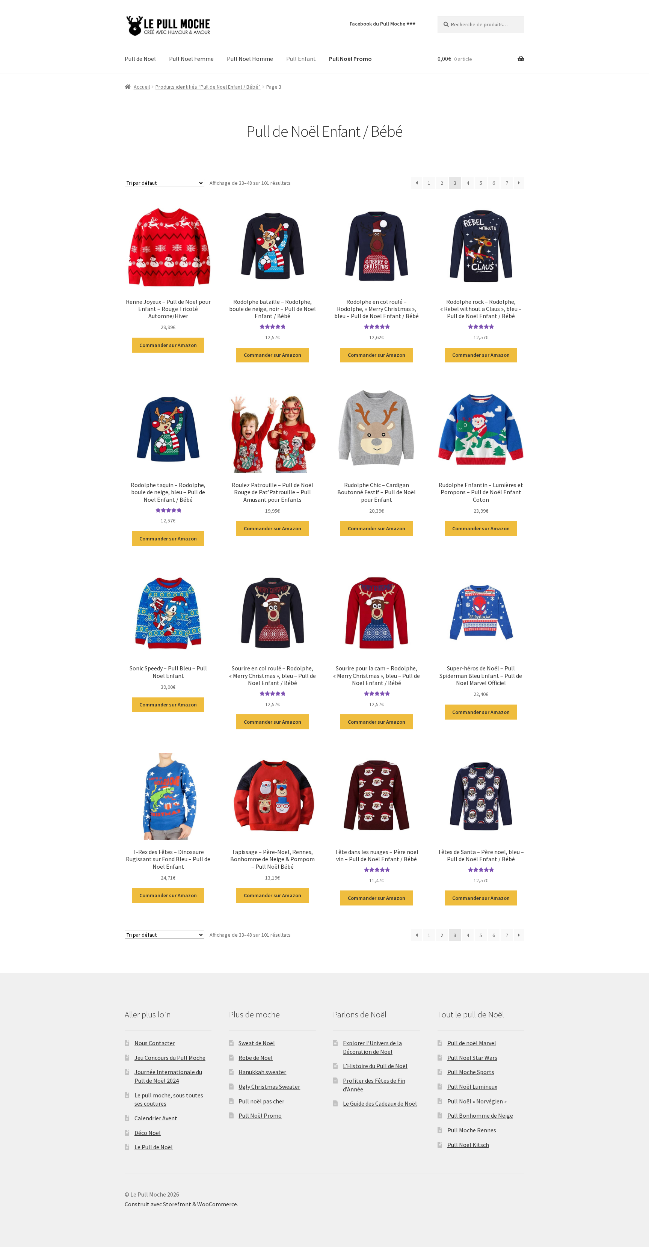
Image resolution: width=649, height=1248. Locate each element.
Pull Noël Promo (260, 1115)
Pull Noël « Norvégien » (477, 1101)
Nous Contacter (154, 1043)
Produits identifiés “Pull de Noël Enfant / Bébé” (208, 86)
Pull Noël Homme (250, 58)
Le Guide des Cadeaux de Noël (380, 1103)
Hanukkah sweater (262, 1072)
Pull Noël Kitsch (468, 1144)
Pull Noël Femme (191, 58)
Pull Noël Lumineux (472, 1086)
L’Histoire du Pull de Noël (375, 1066)
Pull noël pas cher (261, 1101)
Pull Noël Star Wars (472, 1057)
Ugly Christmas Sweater (269, 1086)
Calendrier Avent (155, 1118)
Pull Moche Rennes (471, 1130)
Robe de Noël (255, 1057)
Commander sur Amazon (168, 345)
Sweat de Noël (256, 1043)
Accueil (142, 86)
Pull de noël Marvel (471, 1043)
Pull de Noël (140, 58)
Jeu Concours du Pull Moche (169, 1057)
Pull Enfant (301, 58)
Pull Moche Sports (470, 1072)
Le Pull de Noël (153, 1147)
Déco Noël (147, 1132)
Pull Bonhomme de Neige (480, 1115)
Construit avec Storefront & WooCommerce (181, 1204)
